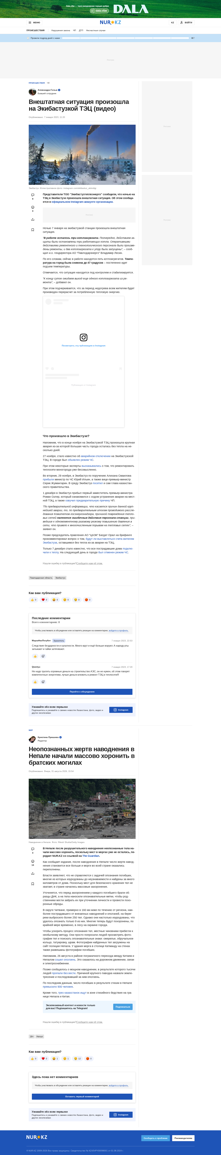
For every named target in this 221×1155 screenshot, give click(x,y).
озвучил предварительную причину (87, 500)
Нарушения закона (60, 30)
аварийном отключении (95, 456)
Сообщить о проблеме (155, 1138)
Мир (31, 730)
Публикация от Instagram (83, 385)
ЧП (74, 30)
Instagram (123, 710)
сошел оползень (65, 959)
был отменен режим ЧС (113, 552)
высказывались (91, 465)
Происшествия (35, 30)
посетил (98, 483)
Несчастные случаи (95, 30)
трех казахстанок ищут (72, 992)
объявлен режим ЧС (80, 459)
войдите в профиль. (119, 630)
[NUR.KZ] (110, 22)
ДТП (81, 30)
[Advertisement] (110, 60)
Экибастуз (60, 578)
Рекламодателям (183, 1138)
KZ (172, 22)
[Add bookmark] (32, 229)
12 (79, 1058)
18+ (32, 1036)
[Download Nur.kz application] (110, 9)
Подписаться (123, 1007)
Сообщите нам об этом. (89, 563)
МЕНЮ (36, 22)
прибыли (49, 479)
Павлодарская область (41, 578)
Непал (40, 1036)
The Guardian (90, 855)
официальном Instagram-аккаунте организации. (82, 201)
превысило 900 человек (58, 986)
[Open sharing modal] (33, 219)
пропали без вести (63, 973)
